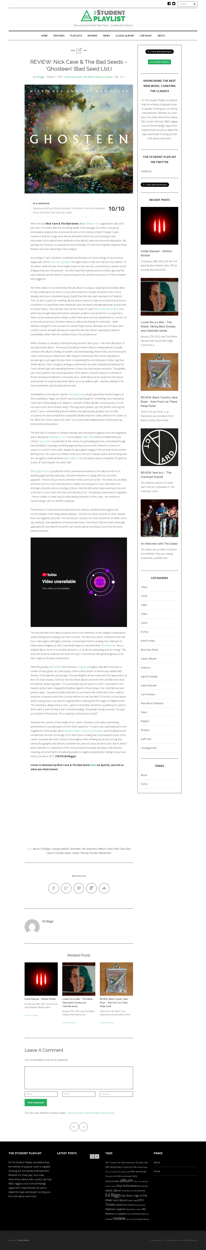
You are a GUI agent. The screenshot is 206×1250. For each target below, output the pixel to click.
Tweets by (146, 171)
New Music (131, 1209)
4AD (107, 1162)
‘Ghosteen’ (106, 645)
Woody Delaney (143, 1219)
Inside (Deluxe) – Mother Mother (40, 999)
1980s (144, 605)
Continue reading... (32, 1015)
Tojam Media (23, 1240)
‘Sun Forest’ (45, 441)
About (161, 36)
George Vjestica (60, 848)
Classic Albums (125, 36)
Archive (145, 631)
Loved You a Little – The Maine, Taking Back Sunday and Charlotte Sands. (77, 1003)
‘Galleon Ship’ (76, 458)
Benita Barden (142, 1186)
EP (133, 1195)
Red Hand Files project (106, 309)
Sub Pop (133, 1219)
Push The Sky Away (60, 262)
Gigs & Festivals (149, 676)
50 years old (110, 1176)
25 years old (127, 1167)
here (93, 765)
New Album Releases (93, 76)
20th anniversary (113, 1167)
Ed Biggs (40, 76)
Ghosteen (75, 848)
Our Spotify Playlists (159, 61)
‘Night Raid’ (88, 437)
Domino (141, 1190)
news (138, 1209)
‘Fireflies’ (56, 667)
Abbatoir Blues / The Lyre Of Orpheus (84, 730)
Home (44, 36)
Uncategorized (148, 748)
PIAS (116, 1214)
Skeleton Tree (93, 223)
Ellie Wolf (126, 1195)
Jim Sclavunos (89, 848)
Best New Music (74, 76)
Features (59, 36)
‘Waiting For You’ (58, 437)
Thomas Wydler (89, 853)
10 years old (114, 1162)
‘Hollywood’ (84, 667)
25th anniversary (140, 1167)
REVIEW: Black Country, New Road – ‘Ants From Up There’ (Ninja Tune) (114, 1003)
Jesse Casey (132, 1200)
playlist (122, 1213)
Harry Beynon (120, 1200)
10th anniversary (128, 1162)
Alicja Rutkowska (126, 1185)
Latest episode (149, 685)
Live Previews (148, 694)
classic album (113, 1190)
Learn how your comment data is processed (90, 1113)
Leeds (119, 1204)
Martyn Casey (105, 848)
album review (110, 1186)
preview (136, 1213)
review (75, 853)
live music (128, 1204)
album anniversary (141, 1181)
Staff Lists (146, 739)
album (36, 848)
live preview (140, 1205)
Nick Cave (119, 848)
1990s (144, 614)
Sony (127, 1219)
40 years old (124, 1171)
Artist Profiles (148, 640)
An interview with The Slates (159, 543)
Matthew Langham (115, 1209)
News (106, 36)
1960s (144, 587)
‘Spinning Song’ (76, 394)
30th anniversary (111, 1172)
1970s (144, 596)
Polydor (129, 1214)
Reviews (92, 36)
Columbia (125, 1190)
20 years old (141, 1162)
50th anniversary (124, 1176)
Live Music (146, 36)
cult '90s (133, 1190)
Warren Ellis (104, 853)
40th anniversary (138, 1171)
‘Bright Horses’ (42, 471)
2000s (144, 623)
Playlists (76, 36)
